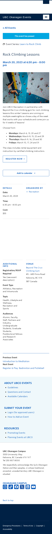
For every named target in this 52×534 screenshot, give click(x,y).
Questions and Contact (19, 392)
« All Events (9, 28)
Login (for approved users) (21, 412)
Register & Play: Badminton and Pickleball (23, 368)
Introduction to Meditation (16, 361)
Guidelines (13, 387)
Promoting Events (16, 433)
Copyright (39, 526)
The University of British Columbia (19, 5)
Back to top (8, 500)
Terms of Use (28, 526)
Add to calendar (24, 173)
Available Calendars (18, 396)
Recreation (34, 192)
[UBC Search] (46, 3)
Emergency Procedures (12, 526)
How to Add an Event (18, 417)
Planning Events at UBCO (20, 437)
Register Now (14, 159)
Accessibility (7, 529)
